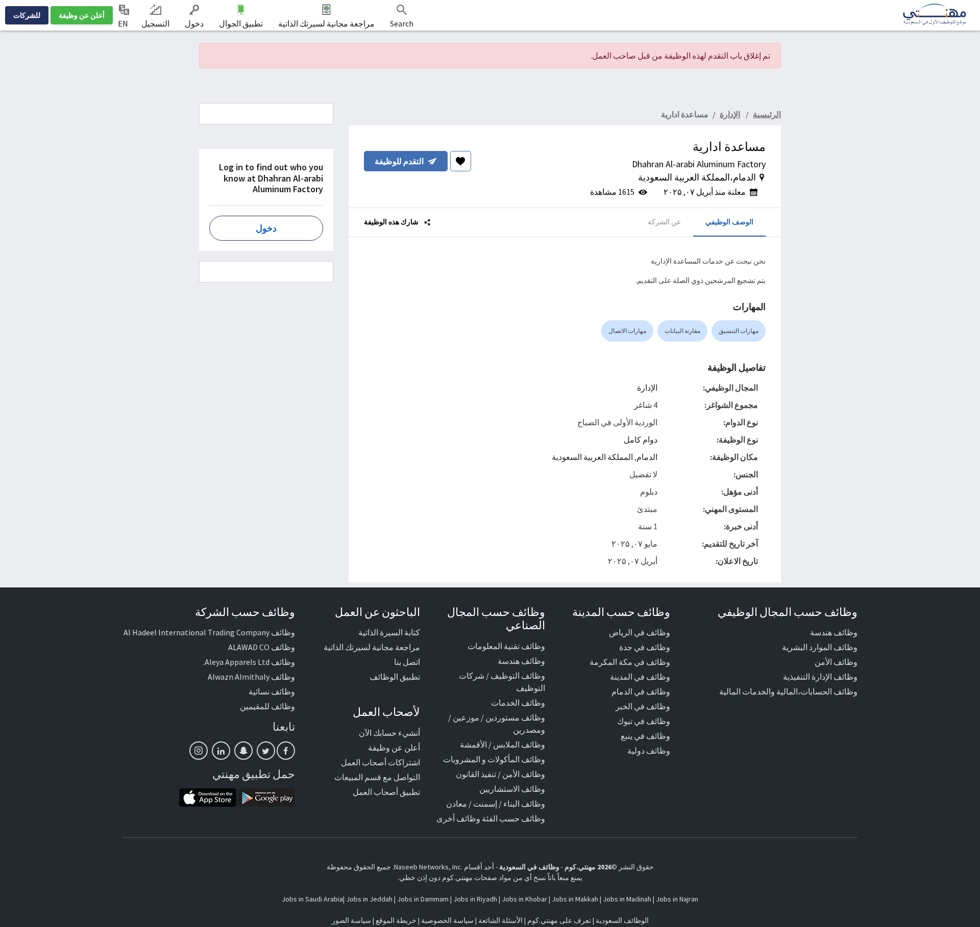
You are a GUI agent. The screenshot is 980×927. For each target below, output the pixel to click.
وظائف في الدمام (640, 691)
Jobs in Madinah (627, 899)
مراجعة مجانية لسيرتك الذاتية (326, 23)
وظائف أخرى (458, 818)
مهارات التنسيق (738, 330)
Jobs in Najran (677, 899)
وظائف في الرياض (639, 632)
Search (401, 23)
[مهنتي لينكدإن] (221, 750)
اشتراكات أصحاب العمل (380, 762)
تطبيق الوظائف (395, 677)
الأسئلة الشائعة (500, 920)
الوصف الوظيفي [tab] (729, 221)
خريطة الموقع (396, 920)
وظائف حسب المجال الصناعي (496, 618)
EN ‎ (124, 23)
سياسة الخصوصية (447, 920)
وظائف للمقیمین (267, 706)
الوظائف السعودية (622, 920)
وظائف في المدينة (640, 677)
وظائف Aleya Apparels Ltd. (249, 662)
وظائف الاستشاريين (512, 789)
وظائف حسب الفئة (513, 818)
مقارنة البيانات (682, 330)
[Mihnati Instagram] (198, 750)
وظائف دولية (648, 750)
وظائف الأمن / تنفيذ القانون (500, 774)
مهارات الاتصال (627, 330)
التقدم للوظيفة (399, 161)
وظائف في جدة (644, 647)
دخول (194, 23)
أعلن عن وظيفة (82, 15)
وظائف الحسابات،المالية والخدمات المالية (788, 691)
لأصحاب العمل (386, 712)
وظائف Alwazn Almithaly (251, 677)
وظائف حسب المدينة (621, 612)
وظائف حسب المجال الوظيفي (787, 612)
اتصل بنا (407, 662)
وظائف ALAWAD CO (261, 647)
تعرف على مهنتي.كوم (558, 920)
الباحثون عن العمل (377, 612)
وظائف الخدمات (518, 703)
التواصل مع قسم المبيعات (377, 777)
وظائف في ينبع (645, 736)
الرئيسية (767, 114)
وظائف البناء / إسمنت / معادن (495, 804)
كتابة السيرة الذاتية (389, 632)
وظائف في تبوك (643, 721)
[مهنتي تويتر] (266, 750)
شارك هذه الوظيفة (392, 221)
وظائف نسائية (272, 691)
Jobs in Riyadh (475, 899)
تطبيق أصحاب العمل (386, 792)
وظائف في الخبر (643, 706)
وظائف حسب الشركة (245, 612)
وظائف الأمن (836, 662)
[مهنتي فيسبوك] (286, 750)
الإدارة (647, 387)
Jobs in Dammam (423, 899)
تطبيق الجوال (241, 23)
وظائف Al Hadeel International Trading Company (209, 632)
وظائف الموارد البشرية (819, 647)
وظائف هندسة (833, 632)
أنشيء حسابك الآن (389, 733)
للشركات (26, 15)
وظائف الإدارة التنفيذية (820, 677)
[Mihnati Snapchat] (243, 750)
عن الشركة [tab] (664, 221)
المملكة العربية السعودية (592, 457)
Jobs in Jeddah (369, 899)
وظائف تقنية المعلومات (506, 646)
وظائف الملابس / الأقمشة (502, 744)
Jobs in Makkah (575, 899)
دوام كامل (640, 439)
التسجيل (155, 23)
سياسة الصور (351, 920)
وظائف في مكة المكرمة (630, 662)
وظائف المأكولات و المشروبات (494, 759)
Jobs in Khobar (524, 899)
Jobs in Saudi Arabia (312, 899)
